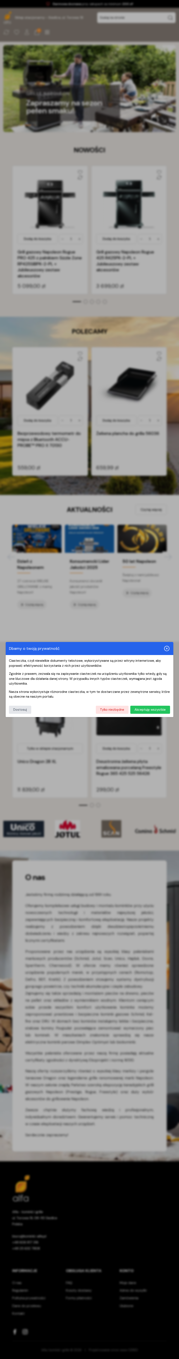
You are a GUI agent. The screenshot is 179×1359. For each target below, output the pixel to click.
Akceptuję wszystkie (150, 709)
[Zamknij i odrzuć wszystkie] (167, 648)
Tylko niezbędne (112, 709)
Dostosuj (20, 709)
